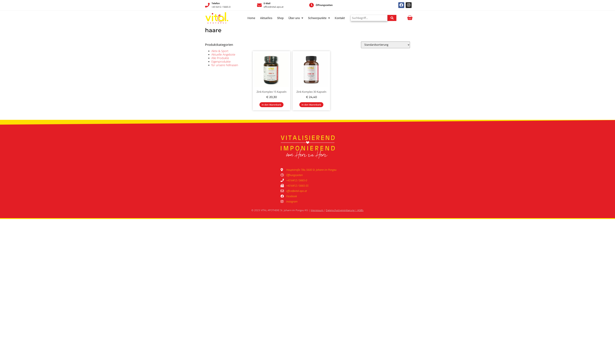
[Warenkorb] (410, 18)
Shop (280, 18)
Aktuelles (266, 18)
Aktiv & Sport (219, 51)
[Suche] (391, 18)
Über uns (294, 18)
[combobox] (369, 18)
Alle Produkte (220, 58)
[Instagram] (409, 5)
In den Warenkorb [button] (271, 104)
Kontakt (340, 18)
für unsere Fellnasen (224, 65)
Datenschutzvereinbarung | (341, 210)
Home (251, 18)
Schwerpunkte (317, 18)
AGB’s (360, 210)
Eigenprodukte (221, 61)
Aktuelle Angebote (223, 54)
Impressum (317, 210)
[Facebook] (401, 5)
